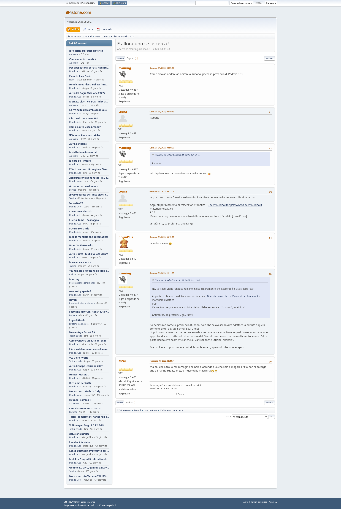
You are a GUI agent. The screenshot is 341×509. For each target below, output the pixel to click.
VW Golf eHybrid (78, 357)
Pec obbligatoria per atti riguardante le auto (89, 67)
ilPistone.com (78, 12)
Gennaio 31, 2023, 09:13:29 (162, 237)
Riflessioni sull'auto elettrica (86, 50)
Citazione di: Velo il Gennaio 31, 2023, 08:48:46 (177, 154)
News (71, 79)
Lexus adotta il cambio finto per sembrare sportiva (89, 450)
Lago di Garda (77, 320)
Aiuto (245, 501)
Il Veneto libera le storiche (84, 135)
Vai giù (120, 58)
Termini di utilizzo (259, 501)
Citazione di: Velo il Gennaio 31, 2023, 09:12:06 (177, 280)
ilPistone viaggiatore (78, 324)
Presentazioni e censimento (82, 282)
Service (72, 189)
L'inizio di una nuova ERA (83, 118)
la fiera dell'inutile (80, 160)
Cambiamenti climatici (82, 59)
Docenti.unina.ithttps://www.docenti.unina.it (235, 205)
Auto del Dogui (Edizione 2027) (87, 93)
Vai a (228, 416)
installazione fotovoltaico (84, 152)
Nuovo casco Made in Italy (84, 391)
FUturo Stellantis (79, 228)
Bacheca (73, 315)
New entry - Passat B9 (82, 332)
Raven (73, 299)
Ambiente (73, 54)
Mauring (74, 279)
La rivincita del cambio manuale (88, 110)
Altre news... (75, 403)
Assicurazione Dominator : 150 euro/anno (89, 177)
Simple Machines (88, 502)
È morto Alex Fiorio (80, 76)
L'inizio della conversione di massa (89, 349)
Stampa (269, 58)
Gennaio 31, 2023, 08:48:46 (162, 111)
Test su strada (75, 335)
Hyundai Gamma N (80, 400)
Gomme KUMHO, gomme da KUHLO (89, 467)
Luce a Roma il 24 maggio (84, 220)
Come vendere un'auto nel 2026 (87, 340)
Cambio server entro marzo (85, 408)
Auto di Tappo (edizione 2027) (86, 366)
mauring (124, 68)
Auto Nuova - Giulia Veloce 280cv (88, 254)
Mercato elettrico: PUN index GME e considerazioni (89, 101)
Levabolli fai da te (79, 442)
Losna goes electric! (81, 211)
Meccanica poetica (80, 262)
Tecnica (72, 198)
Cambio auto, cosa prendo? (85, 127)
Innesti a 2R (76, 203)
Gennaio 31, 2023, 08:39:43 (162, 68)
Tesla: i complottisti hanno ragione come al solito (89, 416)
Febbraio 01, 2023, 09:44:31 (162, 360)
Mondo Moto (75, 181)
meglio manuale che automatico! (88, 237)
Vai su (120, 402)
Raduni (72, 274)
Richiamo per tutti (80, 383)
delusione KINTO (79, 433)
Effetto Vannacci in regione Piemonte (89, 169)
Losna (122, 112)
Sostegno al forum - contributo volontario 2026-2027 (89, 311)
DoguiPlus (125, 237)
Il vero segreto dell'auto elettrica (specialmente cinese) (89, 194)
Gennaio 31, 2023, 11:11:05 (162, 273)
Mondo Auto (75, 71)
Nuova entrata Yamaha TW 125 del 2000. (89, 476)
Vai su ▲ (273, 501)
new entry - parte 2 (80, 291)
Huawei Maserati (79, 374)
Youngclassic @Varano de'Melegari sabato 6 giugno (89, 270)
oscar (122, 361)
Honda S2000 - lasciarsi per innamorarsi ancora (89, 84)
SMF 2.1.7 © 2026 (72, 502)
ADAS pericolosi (78, 143)
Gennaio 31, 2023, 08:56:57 (162, 147)
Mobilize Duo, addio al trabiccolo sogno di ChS (89, 459)
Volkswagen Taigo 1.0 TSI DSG (86, 425)
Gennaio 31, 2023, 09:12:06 (162, 191)
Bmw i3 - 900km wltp (81, 245)
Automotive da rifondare (83, 186)
